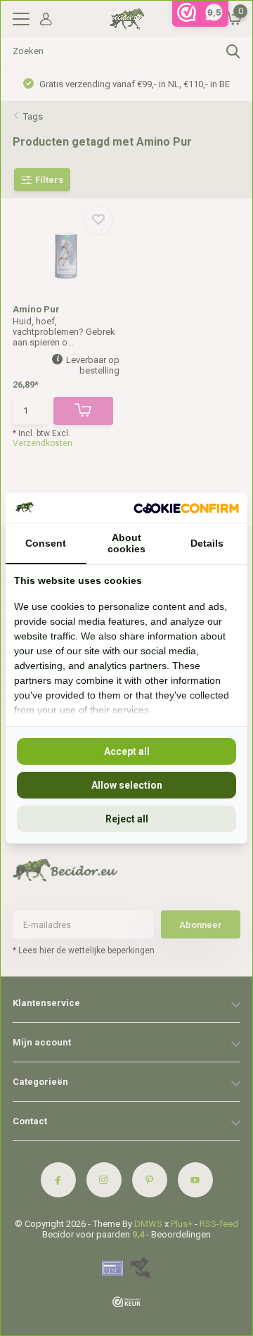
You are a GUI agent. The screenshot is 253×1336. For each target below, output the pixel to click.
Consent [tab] (45, 543)
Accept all (127, 751)
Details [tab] (206, 543)
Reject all (126, 819)
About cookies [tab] (126, 543)
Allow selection (126, 785)
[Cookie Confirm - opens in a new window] (186, 507)
